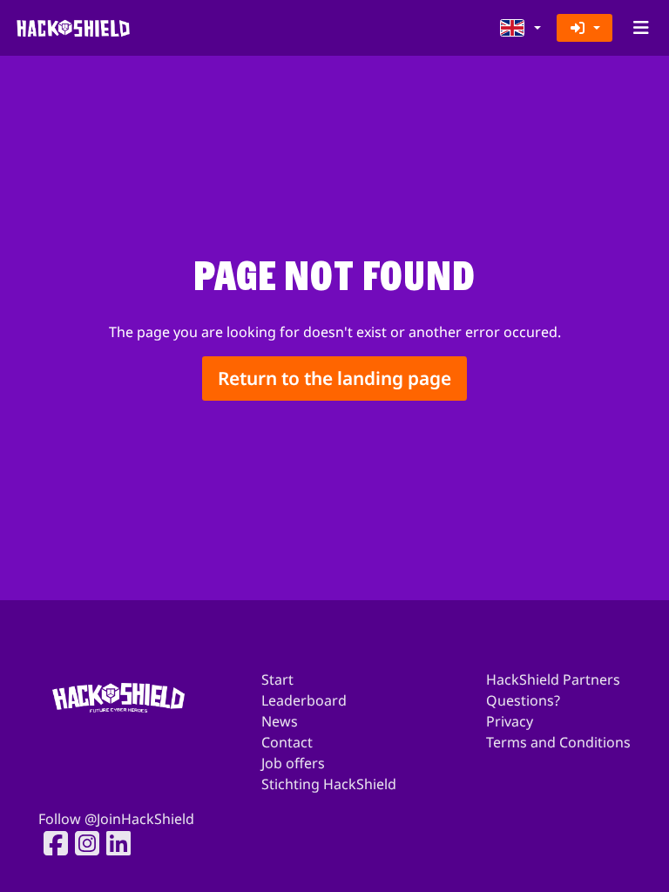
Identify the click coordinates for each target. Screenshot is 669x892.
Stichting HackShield (328, 784)
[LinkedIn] (113, 843)
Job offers (293, 763)
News (279, 721)
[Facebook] (50, 843)
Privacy (509, 721)
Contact (287, 742)
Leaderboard (304, 700)
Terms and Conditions (558, 742)
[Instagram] (82, 843)
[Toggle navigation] (640, 27)
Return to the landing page (334, 378)
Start (277, 679)
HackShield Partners (553, 679)
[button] (521, 27)
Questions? (523, 700)
